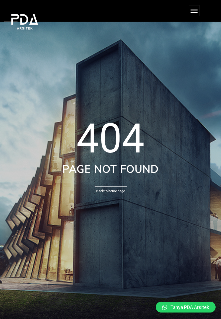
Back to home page (110, 191)
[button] (186, 307)
